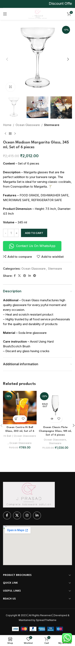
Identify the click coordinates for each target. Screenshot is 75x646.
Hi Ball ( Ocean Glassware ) (20, 437)
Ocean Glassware (28, 125)
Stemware (51, 125)
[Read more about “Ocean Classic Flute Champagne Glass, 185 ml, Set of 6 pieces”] (51, 418)
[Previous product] (5, 133)
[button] (7, 59)
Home (7, 125)
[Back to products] (10, 133)
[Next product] (15, 133)
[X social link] (19, 275)
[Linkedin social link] (29, 275)
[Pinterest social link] (24, 275)
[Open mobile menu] (5, 14)
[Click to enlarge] (10, 87)
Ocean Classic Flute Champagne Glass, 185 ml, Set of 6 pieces (55, 431)
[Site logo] (37, 13)
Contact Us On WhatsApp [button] (35, 246)
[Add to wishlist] (23, 418)
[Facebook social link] (15, 275)
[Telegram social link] (34, 275)
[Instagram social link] (27, 515)
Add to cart (34, 232)
